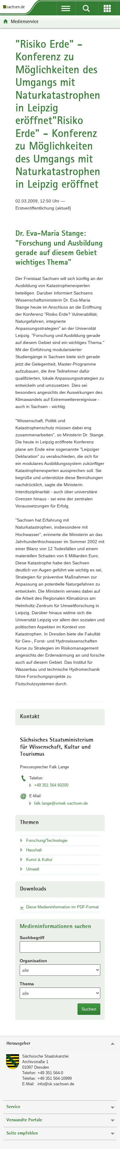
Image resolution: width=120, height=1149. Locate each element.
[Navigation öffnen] (65, 8)
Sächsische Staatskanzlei (45, 1056)
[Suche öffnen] (86, 8)
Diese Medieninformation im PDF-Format (62, 907)
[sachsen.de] (15, 6)
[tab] (60, 1044)
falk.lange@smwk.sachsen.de (61, 803)
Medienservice (24, 21)
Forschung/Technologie (46, 840)
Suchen (89, 1009)
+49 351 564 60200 (51, 785)
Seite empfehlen (22, 1133)
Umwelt (32, 869)
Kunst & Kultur (39, 859)
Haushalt (34, 850)
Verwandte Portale (24, 1120)
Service (13, 1107)
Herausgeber (18, 1043)
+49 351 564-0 (50, 1073)
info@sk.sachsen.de (56, 1084)
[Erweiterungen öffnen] (107, 8)
